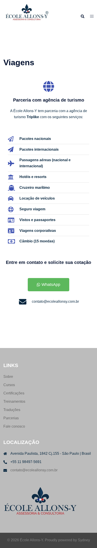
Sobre (8, 376)
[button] (48, 284)
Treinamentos (14, 401)
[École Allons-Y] (26, 16)
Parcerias (11, 418)
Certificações (13, 393)
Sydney (84, 540)
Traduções (11, 410)
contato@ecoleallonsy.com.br (34, 470)
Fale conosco (14, 426)
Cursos (9, 385)
